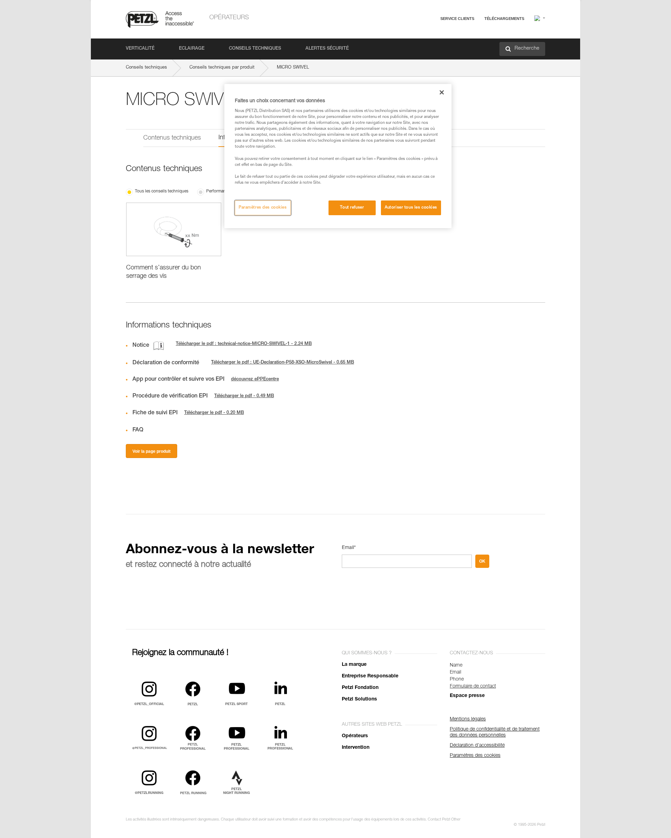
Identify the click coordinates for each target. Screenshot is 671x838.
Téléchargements (504, 18)
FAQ (423, 35)
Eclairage (191, 49)
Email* (349, 547)
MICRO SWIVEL (293, 67)
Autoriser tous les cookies (411, 208)
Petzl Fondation (360, 687)
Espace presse (467, 695)
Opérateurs (229, 18)
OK (482, 561)
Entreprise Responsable (370, 676)
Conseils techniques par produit (221, 67)
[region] (338, 156)
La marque (354, 664)
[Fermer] (441, 92)
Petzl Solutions (359, 699)
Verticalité (140, 49)
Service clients (457, 18)
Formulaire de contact (473, 686)
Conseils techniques (255, 49)
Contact (427, 45)
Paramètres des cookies (263, 208)
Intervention (355, 747)
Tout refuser (352, 208)
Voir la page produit (151, 451)
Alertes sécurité (327, 49)
